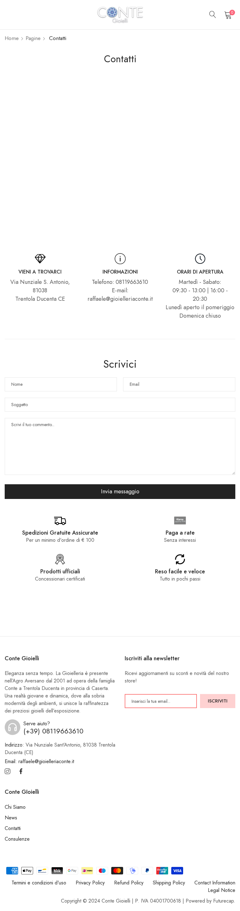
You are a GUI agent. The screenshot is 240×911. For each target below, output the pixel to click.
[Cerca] (212, 14)
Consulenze (17, 839)
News (11, 817)
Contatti (13, 828)
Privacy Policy (90, 882)
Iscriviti (218, 700)
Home (12, 38)
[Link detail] (7, 771)
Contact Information (214, 882)
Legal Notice (221, 890)
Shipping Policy (169, 882)
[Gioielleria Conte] (120, 14)
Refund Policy (128, 882)
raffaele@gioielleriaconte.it (39, 761)
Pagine (33, 38)
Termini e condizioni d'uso (39, 882)
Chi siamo (15, 807)
